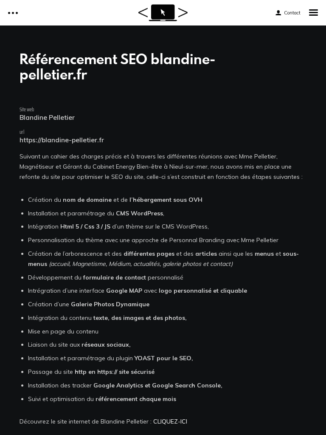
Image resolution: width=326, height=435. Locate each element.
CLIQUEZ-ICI (170, 421)
